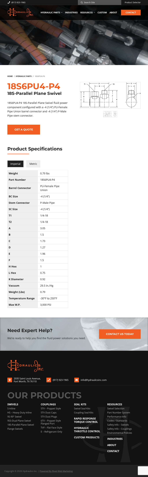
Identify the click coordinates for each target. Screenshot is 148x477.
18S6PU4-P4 (47, 179)
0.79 (42, 292)
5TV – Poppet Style (51, 408)
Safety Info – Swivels (118, 424)
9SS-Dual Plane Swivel (19, 420)
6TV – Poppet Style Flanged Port (51, 422)
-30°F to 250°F (48, 298)
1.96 (42, 253)
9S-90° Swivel (14, 416)
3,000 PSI (45, 304)
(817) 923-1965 (18, 2)
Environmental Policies (119, 432)
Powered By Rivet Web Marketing (56, 471)
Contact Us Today (120, 334)
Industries (115, 439)
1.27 (42, 247)
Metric (33, 164)
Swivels (12, 404)
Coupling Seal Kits (83, 412)
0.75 (42, 273)
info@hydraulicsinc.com (94, 380)
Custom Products (86, 437)
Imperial (15, 164)
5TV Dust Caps (49, 412)
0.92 (42, 279)
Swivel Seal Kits (82, 408)
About (111, 445)
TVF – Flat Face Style (51, 427)
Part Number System (118, 412)
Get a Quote (23, 129)
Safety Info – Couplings (119, 428)
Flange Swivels (15, 428)
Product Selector (133, 2)
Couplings (48, 404)
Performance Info (116, 416)
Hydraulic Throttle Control (87, 429)
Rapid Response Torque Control (86, 420)
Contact (113, 451)
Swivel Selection (115, 408)
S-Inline (11, 408)
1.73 (42, 241)
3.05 (42, 228)
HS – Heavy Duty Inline (19, 412)
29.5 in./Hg (46, 285)
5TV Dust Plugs (49, 416)
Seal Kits (80, 404)
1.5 (42, 234)
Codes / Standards (117, 420)
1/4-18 (44, 215)
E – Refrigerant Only (51, 431)
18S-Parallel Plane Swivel (20, 424)
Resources (114, 404)
